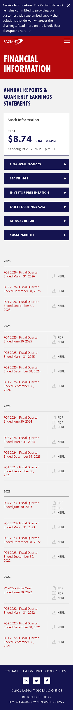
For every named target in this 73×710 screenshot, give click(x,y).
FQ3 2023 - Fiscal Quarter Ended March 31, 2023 (21, 525)
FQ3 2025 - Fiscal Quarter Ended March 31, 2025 (21, 355)
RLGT (11, 131)
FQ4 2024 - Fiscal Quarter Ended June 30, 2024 (21, 419)
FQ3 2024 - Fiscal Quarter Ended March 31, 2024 (21, 440)
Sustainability (22, 235)
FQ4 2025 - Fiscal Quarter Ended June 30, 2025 (21, 339)
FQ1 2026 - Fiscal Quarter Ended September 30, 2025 (21, 306)
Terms (63, 671)
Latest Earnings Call (27, 207)
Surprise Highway (50, 702)
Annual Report (23, 221)
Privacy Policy (46, 671)
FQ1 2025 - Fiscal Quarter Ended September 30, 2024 (21, 386)
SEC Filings (19, 178)
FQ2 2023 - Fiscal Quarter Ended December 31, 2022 (22, 540)
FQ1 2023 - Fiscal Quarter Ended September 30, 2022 (21, 557)
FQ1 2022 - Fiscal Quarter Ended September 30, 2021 (21, 642)
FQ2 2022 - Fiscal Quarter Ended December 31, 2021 (22, 625)
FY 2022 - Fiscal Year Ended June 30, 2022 (18, 590)
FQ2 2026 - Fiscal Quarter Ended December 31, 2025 (22, 289)
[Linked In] (26, 683)
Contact (12, 671)
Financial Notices (25, 164)
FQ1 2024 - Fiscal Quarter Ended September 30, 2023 (21, 471)
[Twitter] (36, 683)
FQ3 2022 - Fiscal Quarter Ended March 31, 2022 (21, 611)
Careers (27, 671)
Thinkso (44, 697)
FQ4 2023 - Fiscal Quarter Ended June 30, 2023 (21, 505)
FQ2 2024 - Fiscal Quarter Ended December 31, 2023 (22, 454)
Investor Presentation (29, 193)
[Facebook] (47, 683)
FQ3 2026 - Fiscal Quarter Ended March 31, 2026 (21, 274)
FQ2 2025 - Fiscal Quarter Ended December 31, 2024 (22, 369)
